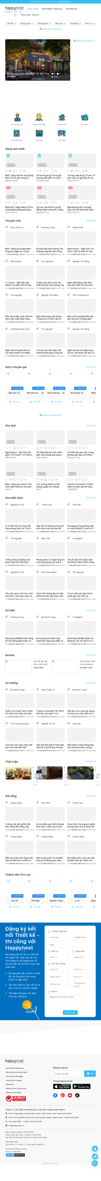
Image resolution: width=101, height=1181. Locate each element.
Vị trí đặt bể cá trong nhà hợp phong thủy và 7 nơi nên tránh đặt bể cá (19, 528)
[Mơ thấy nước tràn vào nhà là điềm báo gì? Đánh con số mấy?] (81, 848)
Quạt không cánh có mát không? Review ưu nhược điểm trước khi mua (87, 663)
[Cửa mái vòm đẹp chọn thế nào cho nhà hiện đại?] (19, 735)
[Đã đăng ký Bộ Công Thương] (16, 1098)
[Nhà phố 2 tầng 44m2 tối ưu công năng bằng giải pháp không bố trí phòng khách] (19, 192)
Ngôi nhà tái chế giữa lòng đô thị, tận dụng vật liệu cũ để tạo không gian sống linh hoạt (81, 354)
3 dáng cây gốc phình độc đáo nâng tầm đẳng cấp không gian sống (18, 826)
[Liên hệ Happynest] (95, 1163)
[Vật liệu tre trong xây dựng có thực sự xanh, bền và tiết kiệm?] (81, 701)
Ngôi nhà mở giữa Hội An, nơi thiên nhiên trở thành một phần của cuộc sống (17, 353)
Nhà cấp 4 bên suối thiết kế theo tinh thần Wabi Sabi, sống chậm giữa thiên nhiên (19, 319)
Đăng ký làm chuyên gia (16, 1088)
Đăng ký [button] (35, 15)
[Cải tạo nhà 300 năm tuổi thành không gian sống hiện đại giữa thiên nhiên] (50, 340)
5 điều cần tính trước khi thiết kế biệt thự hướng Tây (50, 283)
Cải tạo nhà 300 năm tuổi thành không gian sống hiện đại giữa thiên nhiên (50, 353)
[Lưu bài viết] (30, 242)
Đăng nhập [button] (25, 15)
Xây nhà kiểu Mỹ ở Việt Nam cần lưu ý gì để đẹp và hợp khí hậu (50, 747)
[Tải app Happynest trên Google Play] (81, 1086)
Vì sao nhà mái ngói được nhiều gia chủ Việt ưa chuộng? (80, 596)
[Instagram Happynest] (62, 1095)
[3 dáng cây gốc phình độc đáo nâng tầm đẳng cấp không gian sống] (19, 814)
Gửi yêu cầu (70, 1012)
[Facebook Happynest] (55, 1095)
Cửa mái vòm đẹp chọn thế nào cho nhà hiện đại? (18, 746)
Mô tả (54, 992)
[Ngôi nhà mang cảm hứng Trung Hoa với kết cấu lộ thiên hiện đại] (50, 306)
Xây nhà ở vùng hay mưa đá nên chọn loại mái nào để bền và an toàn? (50, 528)
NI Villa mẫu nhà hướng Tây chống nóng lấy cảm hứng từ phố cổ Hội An (50, 251)
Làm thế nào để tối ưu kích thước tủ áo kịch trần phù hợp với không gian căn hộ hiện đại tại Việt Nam (41, 663)
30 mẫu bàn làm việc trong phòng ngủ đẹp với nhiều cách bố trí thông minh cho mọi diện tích (80, 453)
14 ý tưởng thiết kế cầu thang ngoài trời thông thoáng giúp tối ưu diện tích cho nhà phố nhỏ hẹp (50, 485)
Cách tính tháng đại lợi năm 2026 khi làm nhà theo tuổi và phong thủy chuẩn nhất (50, 596)
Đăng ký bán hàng (13, 1093)
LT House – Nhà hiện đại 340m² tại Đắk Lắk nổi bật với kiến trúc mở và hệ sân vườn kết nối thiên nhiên (18, 286)
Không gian (25, 23)
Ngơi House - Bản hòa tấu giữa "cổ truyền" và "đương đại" (19, 453)
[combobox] (74, 957)
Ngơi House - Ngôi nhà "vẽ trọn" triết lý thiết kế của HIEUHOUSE (80, 251)
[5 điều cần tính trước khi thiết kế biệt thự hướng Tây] (50, 272)
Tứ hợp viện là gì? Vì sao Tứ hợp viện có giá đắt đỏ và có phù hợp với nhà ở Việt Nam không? (81, 176)
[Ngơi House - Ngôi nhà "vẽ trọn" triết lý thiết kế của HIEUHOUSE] (81, 238)
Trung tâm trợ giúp (14, 1080)
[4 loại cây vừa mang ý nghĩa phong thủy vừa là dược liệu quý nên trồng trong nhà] (81, 814)
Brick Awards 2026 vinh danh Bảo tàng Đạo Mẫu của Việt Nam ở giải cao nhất (50, 641)
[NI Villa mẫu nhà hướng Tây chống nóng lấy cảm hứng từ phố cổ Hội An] (50, 238)
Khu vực (88, 23)
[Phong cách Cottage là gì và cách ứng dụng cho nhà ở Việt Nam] (50, 549)
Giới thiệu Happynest (15, 1068)
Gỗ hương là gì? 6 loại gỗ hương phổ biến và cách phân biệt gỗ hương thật (48, 176)
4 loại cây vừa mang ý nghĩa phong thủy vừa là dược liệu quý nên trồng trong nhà (81, 826)
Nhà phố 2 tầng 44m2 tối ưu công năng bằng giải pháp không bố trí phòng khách (19, 208)
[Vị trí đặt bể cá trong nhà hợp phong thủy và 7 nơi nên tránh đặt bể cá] (19, 516)
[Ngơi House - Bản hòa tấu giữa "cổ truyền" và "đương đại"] (19, 437)
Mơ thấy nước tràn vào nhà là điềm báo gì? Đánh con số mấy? (81, 860)
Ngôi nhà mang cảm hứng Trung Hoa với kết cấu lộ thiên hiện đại (48, 319)
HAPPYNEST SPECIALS (52, 9)
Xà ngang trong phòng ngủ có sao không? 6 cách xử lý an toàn (81, 528)
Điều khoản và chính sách (16, 1072)
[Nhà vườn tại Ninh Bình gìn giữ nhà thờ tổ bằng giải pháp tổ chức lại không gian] (81, 306)
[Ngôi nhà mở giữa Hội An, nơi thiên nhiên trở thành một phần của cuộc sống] (19, 340)
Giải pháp (74, 23)
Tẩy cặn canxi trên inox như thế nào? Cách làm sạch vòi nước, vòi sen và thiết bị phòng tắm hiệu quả (19, 597)
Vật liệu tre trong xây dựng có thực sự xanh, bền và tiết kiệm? (81, 713)
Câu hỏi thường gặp (14, 1076)
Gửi (91, 1073)
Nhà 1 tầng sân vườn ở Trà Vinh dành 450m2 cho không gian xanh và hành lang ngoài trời (19, 485)
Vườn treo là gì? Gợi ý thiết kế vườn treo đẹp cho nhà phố (19, 713)
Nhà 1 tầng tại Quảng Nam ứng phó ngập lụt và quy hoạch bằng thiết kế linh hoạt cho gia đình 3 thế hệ (18, 252)
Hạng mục (80, 951)
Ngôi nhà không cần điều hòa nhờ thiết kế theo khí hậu (79, 285)
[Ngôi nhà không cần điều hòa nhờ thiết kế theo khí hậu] (81, 272)
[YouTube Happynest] (70, 1095)
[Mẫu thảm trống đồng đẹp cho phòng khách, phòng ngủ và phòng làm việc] (81, 735)
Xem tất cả (91, 221)
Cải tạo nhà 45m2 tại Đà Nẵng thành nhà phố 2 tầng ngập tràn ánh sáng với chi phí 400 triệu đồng (49, 208)
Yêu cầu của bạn (59, 964)
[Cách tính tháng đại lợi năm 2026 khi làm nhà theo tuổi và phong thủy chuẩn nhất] (50, 583)
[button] (6, 170)
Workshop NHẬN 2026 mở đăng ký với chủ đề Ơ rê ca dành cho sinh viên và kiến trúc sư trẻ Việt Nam (80, 642)
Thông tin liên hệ (60, 931)
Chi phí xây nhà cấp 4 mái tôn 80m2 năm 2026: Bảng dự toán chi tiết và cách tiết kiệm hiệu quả (81, 563)
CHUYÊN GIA (71, 9)
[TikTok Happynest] (77, 1095)
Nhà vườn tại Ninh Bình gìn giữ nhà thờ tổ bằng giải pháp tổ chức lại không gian (81, 319)
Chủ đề (10, 23)
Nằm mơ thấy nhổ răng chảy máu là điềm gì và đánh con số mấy (19, 860)
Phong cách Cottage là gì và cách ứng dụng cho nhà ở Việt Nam (50, 562)
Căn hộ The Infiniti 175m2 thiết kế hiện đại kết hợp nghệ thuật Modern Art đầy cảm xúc (81, 485)
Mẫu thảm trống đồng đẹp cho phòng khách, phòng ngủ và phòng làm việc (80, 747)
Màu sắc (59, 23)
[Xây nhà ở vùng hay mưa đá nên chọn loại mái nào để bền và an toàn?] (50, 516)
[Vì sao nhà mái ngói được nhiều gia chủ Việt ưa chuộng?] (81, 583)
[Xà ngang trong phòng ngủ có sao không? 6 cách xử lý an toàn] (81, 516)
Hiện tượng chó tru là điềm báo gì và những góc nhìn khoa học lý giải (49, 860)
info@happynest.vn (16, 1126)
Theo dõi (16, 402)
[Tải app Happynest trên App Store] (62, 1086)
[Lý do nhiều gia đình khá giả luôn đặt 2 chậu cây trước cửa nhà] (50, 814)
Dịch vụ (55, 951)
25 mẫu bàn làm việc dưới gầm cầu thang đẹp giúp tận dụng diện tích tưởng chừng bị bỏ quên (50, 453)
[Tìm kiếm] (15, 15)
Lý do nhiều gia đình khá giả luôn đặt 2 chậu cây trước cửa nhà (50, 826)
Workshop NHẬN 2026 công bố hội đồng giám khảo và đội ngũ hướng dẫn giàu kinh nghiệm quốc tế (19, 642)
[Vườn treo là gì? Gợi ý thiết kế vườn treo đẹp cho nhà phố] (19, 701)
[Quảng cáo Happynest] (50, 29)
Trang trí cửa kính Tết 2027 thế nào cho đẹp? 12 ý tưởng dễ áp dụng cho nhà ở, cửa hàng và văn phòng (50, 715)
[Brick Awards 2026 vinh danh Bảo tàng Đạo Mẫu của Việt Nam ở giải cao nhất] (50, 628)
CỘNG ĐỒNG (33, 9)
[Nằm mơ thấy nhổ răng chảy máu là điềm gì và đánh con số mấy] (19, 848)
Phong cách (43, 23)
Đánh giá (9, 1084)
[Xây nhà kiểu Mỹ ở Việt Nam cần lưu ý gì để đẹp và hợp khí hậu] (50, 735)
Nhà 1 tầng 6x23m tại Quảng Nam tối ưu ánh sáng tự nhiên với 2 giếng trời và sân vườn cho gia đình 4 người (19, 176)
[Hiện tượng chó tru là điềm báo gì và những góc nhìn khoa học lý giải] (50, 848)
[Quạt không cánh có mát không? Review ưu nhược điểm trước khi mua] (65, 666)
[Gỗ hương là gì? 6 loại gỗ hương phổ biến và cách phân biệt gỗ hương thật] (50, 161)
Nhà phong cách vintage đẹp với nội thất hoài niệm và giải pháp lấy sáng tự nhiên (80, 208)
